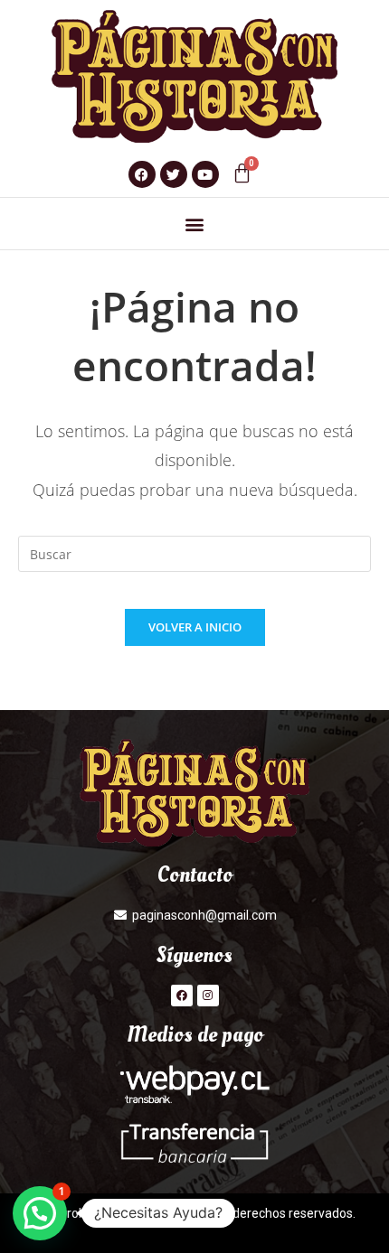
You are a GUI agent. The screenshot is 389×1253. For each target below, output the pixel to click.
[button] (195, 223)
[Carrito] (242, 173)
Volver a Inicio (195, 627)
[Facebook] (182, 995)
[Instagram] (208, 995)
